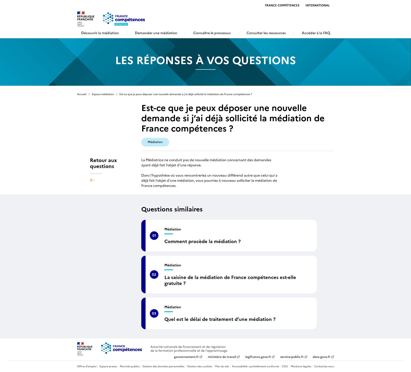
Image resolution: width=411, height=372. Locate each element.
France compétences (282, 5)
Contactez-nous (324, 366)
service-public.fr (292, 357)
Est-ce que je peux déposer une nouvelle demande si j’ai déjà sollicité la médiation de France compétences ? (185, 94)
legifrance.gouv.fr (258, 357)
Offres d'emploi (87, 366)
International (317, 5)
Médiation (155, 142)
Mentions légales (301, 366)
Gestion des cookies (199, 366)
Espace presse (108, 366)
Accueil (81, 94)
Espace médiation (103, 94)
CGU (285, 366)
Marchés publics (130, 366)
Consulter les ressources (266, 32)
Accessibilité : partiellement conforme (255, 366)
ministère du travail (222, 357)
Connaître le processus (212, 32)
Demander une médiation (156, 32)
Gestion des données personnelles (163, 366)
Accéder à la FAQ (316, 32)
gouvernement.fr (186, 357)
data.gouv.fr (322, 357)
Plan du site (222, 366)
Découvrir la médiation (100, 32)
